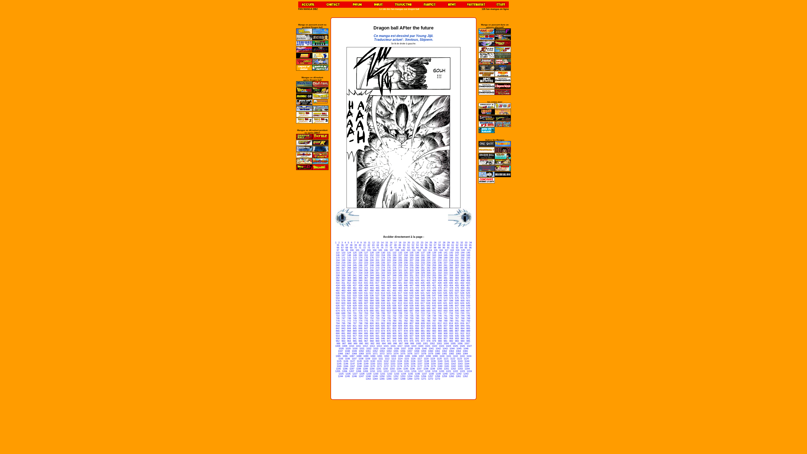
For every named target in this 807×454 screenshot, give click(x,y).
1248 (368, 376)
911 (457, 333)
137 (423, 252)
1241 (452, 373)
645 (445, 305)
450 (428, 285)
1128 (359, 361)
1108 (361, 358)
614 (405, 303)
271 (366, 268)
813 (445, 323)
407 (457, 280)
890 (338, 333)
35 (338, 245)
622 (451, 303)
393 (377, 280)
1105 (340, 358)
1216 (413, 371)
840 (462, 326)
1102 (455, 356)
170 (338, 257)
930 (428, 336)
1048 (347, 351)
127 (366, 252)
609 (377, 303)
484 (349, 290)
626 (338, 305)
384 (462, 278)
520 (417, 293)
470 (406, 288)
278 (406, 268)
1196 (412, 368)
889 (468, 331)
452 (440, 285)
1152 (386, 363)
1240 (445, 373)
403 (434, 280)
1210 (372, 371)
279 (411, 268)
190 (451, 257)
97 (338, 250)
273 (377, 268)
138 (428, 252)
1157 (419, 363)
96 (470, 247)
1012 (365, 346)
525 (445, 293)
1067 (347, 353)
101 (357, 250)
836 (440, 326)
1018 (406, 346)
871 (366, 331)
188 (440, 257)
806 (406, 323)
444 (394, 285)
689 (423, 310)
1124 (466, 358)
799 (366, 323)
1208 (358, 371)
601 (468, 300)
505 (468, 290)
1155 (406, 363)
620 (440, 303)
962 (338, 341)
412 (349, 283)
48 (395, 245)
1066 (340, 353)
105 (380, 250)
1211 (379, 371)
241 (468, 262)
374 (406, 278)
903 (411, 333)
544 (417, 295)
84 (417, 247)
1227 (354, 373)
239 (457, 262)
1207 (351, 371)
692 (440, 310)
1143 (460, 361)
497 (423, 290)
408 (462, 280)
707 (389, 313)
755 (389, 318)
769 (468, 318)
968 (372, 341)
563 (389, 298)
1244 (340, 376)
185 (423, 257)
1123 (459, 358)
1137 (419, 361)
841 (468, 326)
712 (417, 313)
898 (383, 333)
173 (355, 257)
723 (343, 315)
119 (457, 250)
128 (372, 252)
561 (377, 298)
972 (394, 341)
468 (394, 288)
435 (343, 285)
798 (360, 323)
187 (434, 257)
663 (411, 308)
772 (349, 320)
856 (417, 328)
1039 (417, 348)
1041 (431, 348)
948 (394, 338)
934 (451, 336)
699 (343, 313)
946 (383, 338)
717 (445, 313)
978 (428, 341)
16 (391, 242)
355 (434, 275)
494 (406, 290)
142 (451, 252)
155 (389, 255)
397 (400, 280)
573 (445, 298)
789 (445, 320)
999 (412, 343)
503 (457, 290)
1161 (446, 363)
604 (349, 303)
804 (394, 323)
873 (377, 331)
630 (360, 305)
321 (377, 273)
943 (366, 338)
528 (462, 293)
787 (434, 320)
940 (349, 338)
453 (445, 285)
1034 (382, 348)
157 (400, 255)
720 (462, 313)
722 (338, 315)
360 (462, 275)
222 (360, 262)
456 (462, 285)
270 (360, 268)
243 (343, 265)
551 (457, 295)
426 (428, 283)
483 (343, 290)
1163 (460, 363)
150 (360, 255)
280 (417, 268)
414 (360, 283)
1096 (414, 356)
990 (361, 343)
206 (406, 260)
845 (355, 328)
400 (417, 280)
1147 (352, 363)
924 (394, 336)
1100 (442, 356)
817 (468, 323)
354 (428, 275)
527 (457, 293)
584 (372, 300)
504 (462, 290)
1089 (365, 356)
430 (451, 283)
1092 (386, 356)
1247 (361, 376)
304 (417, 270)
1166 (345, 366)
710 (406, 313)
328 (417, 273)
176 (372, 257)
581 (355, 300)
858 (428, 328)
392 (372, 280)
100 (352, 250)
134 (406, 252)
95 (466, 247)
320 (372, 273)
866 (338, 331)
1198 (425, 368)
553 (468, 295)
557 (355, 298)
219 (343, 262)
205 (400, 260)
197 (355, 260)
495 (411, 290)
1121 (446, 358)
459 (343, 288)
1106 (347, 358)
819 (343, 326)
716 (440, 313)
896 (372, 333)
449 (423, 285)
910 (451, 333)
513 (377, 293)
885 (445, 331)
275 (389, 268)
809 (423, 323)
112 (419, 250)
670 (451, 308)
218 (338, 262)
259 (434, 265)
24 (426, 242)
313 (468, 270)
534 (360, 295)
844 (349, 328)
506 (338, 293)
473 (423, 288)
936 (462, 336)
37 (346, 245)
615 (411, 303)
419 (388, 283)
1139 (433, 361)
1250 (382, 376)
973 (400, 341)
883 (434, 331)
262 (451, 265)
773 (355, 320)
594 (428, 300)
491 (389, 290)
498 (428, 290)
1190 (372, 368)
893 (355, 333)
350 (406, 275)
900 (394, 333)
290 (338, 270)
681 (377, 310)
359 (457, 275)
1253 (402, 376)
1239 (438, 373)
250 (383, 265)
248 (372, 265)
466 (383, 288)
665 (423, 308)
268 (349, 268)
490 (383, 290)
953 (423, 338)
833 (423, 326)
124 (349, 252)
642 (428, 305)
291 (343, 270)
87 (430, 247)
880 (417, 331)
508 (349, 293)
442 (383, 285)
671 (457, 308)
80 (399, 247)
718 (451, 313)
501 (445, 290)
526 (451, 293)
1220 (441, 371)
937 (468, 336)
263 (457, 265)
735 (411, 315)
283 (434, 268)
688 (417, 310)
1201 (446, 368)
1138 (426, 361)
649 (468, 305)
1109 (367, 358)
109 (403, 250)
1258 (437, 376)
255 (411, 265)
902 (406, 333)
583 (366, 300)
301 (400, 270)
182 (406, 257)
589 (400, 300)
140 (440, 252)
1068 (354, 353)
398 (406, 280)
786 (428, 320)
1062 (444, 351)
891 (343, 333)
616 (417, 303)
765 (445, 318)
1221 (448, 371)
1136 (413, 361)
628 (349, 305)
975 (411, 341)
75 (377, 247)
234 (428, 262)
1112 (387, 358)
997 (401, 343)
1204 (467, 368)
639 (411, 305)
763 (434, 318)
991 (367, 343)
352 (417, 275)
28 (444, 242)
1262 (465, 376)
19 (404, 242)
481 (468, 288)
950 (406, 338)
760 (417, 318)
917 (355, 336)
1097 (421, 356)
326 (406, 273)
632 (372, 305)
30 (453, 242)
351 (411, 275)
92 (452, 247)
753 (377, 318)
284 (440, 268)
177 (377, 257)
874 (383, 331)
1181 (446, 366)
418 (383, 283)
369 (377, 278)
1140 (440, 361)
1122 (452, 358)
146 (338, 255)
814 (451, 323)
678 (360, 310)
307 (434, 270)
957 (445, 338)
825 (377, 326)
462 (360, 288)
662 (406, 308)
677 (355, 310)
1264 (375, 378)
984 (462, 341)
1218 (427, 371)
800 (372, 323)
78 (391, 247)
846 (360, 328)
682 (383, 310)
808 (417, 323)
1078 (423, 353)
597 (445, 300)
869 (355, 331)
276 (394, 268)
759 (411, 318)
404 (440, 280)
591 (411, 300)
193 (468, 257)
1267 (395, 378)
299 (389, 270)
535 (366, 295)
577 (468, 298)
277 (400, 268)
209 (423, 260)
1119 (432, 358)
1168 (359, 366)
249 (377, 265)
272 (372, 268)
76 (382, 247)
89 (439, 247)
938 (338, 338)
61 (452, 245)
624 (462, 303)
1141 (446, 361)
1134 (399, 361)
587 (389, 300)
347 (389, 275)
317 (355, 273)
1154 (399, 363)
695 (457, 310)
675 (343, 310)
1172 (386, 366)
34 (470, 242)
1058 (416, 351)
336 (462, 273)
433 (468, 283)
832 (417, 326)
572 (440, 298)
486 (360, 290)
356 (440, 275)
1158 (426, 363)
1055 (395, 351)
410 (338, 283)
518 (405, 293)
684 (394, 310)
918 (360, 336)
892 (349, 333)
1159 (433, 363)
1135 (406, 361)
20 (408, 242)
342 (360, 275)
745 (468, 315)
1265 (382, 378)
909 (445, 333)
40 (360, 245)
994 (384, 343)
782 (406, 320)
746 (338, 318)
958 (451, 338)
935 (457, 336)
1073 (389, 353)
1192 (385, 368)
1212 (386, 371)
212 (440, 260)
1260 (451, 376)
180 (394, 257)
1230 (375, 373)
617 (423, 303)
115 (435, 250)
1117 (419, 358)
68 (346, 247)
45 (382, 245)
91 (448, 247)
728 (372, 315)
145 (468, 252)
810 (428, 323)
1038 (410, 348)
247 (366, 265)
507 (343, 293)
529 (468, 293)
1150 (372, 363)
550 (451, 295)
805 (400, 323)
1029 (348, 348)
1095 (407, 356)
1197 (419, 368)
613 (400, 303)
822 (360, 326)
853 (400, 328)
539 (389, 295)
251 (389, 265)
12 (373, 242)
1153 (392, 363)
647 (457, 305)
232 (417, 262)
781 (400, 320)
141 (445, 252)
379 (434, 278)
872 (372, 331)
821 (355, 326)
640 (417, 305)
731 (389, 315)
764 (440, 318)
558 (360, 298)
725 (355, 315)
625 (468, 303)
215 (457, 260)
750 (360, 318)
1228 (361, 373)
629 (355, 305)
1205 (337, 371)
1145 (339, 363)
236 (440, 262)
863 (457, 328)
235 (434, 262)
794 (338, 323)
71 (360, 247)
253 (400, 265)
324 (394, 273)
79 (395, 247)
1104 (469, 356)
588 (394, 300)
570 (428, 298)
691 (434, 310)
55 (426, 245)
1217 (420, 371)
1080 (437, 353)
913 (468, 333)
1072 (382, 353)
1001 (425, 343)
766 (451, 318)
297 (377, 270)
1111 (380, 358)
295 (366, 270)
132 (394, 252)
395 (389, 280)
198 (360, 260)
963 (343, 341)
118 (452, 250)
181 (400, 257)
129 (377, 252)
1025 (455, 346)
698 (338, 313)
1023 (441, 346)
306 (428, 270)
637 (400, 305)
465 (377, 288)
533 (355, 295)
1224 (469, 371)
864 (462, 328)
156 (394, 255)
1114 (400, 358)
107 (391, 250)
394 (383, 280)
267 (343, 268)
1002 (432, 343)
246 (360, 265)
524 (440, 293)
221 (355, 262)
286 (451, 268)
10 (365, 242)
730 (383, 315)
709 (400, 313)
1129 (366, 361)
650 (338, 308)
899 (389, 333)
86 (426, 247)
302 (406, 270)
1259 (444, 376)
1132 (386, 361)
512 (371, 293)
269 (355, 268)
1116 (413, 358)
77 (386, 247)
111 (413, 250)
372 (394, 278)
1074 (395, 353)
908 (440, 333)
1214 (399, 371)
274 (383, 268)
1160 (440, 363)
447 (411, 285)
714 (428, 313)
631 (366, 305)
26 (435, 242)
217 (468, 260)
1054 (389, 351)
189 (445, 257)
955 (434, 338)
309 (445, 270)
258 (428, 265)
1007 (466, 343)
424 (417, 283)
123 (343, 252)
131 (389, 252)
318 (360, 273)
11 (369, 242)
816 (462, 323)
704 (372, 313)
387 (343, 280)
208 (417, 260)
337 (468, 273)
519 (411, 293)
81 (404, 247)
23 (422, 242)
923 (389, 336)
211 (434, 260)
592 (417, 300)
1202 (453, 368)
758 (406, 318)
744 (462, 315)
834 (428, 326)
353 (423, 275)
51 (408, 245)
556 (349, 298)
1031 (361, 348)
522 (428, 293)
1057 (409, 351)
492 (394, 290)
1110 (374, 358)
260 (440, 265)
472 (417, 288)
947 (389, 338)
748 (349, 318)
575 (457, 298)
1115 (406, 358)
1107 (354, 358)
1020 (420, 346)
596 (440, 300)
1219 (434, 371)
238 (451, 262)
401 (423, 280)
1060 (430, 351)
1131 (379, 361)
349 (400, 275)
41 (364, 245)
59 (444, 245)
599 (457, 300)
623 (457, 303)
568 (417, 298)
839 (457, 326)
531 (343, 295)
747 (343, 318)
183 (411, 257)
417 (377, 283)
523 (434, 293)
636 (394, 305)
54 (422, 245)
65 (470, 245)
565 (400, 298)
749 (355, 318)
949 (400, 338)
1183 (460, 366)
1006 (460, 343)
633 (377, 305)
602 (338, 303)
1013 (372, 346)
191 (457, 257)
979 (434, 341)
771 (343, 320)
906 (428, 333)
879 (411, 331)
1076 (409, 353)
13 (378, 242)
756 (394, 318)
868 (349, 331)
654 (360, 308)
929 (423, 336)
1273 (437, 378)
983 (457, 341)
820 (349, 326)
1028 (341, 348)
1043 (445, 348)
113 (424, 250)
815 (457, 323)
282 (428, 268)
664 (417, 308)
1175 (406, 366)
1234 (403, 373)
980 (440, 341)
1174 (399, 366)
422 (405, 283)
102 (363, 250)
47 (391, 245)
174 (360, 257)
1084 (465, 353)
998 (406, 343)
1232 (389, 373)
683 (389, 310)
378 (428, 278)
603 (343, 303)
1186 (345, 368)
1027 (469, 346)
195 (343, 260)
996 (395, 343)
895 (366, 333)
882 (428, 331)
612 (394, 303)
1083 (458, 353)
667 (434, 308)
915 (343, 336)
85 (422, 247)
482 (338, 290)
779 (389, 320)
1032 (368, 348)
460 (349, 288)
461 (355, 288)
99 (346, 250)
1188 (358, 368)
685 (400, 310)
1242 (459, 373)
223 (366, 262)
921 (377, 336)
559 (366, 298)
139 (434, 252)
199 (366, 260)
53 (417, 245)
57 (435, 245)
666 (428, 308)
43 (373, 245)
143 (457, 252)
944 (372, 338)
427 (434, 283)
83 (413, 247)
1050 (361, 351)
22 (417, 242)
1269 (409, 378)
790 (451, 320)
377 (423, 278)
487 (366, 290)
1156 (413, 363)
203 (389, 260)
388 (349, 280)
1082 (451, 353)
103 (369, 250)
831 (411, 326)
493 (400, 290)
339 (343, 275)
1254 (409, 376)
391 (366, 280)
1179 (433, 366)
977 (423, 341)
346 (383, 275)
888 (462, 331)
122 (338, 252)
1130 (372, 361)
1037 (403, 348)
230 (406, 262)
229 (400, 262)
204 (394, 260)
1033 (375, 348)
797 (355, 323)
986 (338, 343)
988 (350, 343)
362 (338, 278)
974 (406, 341)
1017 (399, 346)
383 (457, 278)
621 (445, 303)
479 (457, 288)
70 (355, 247)
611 (388, 303)
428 (440, 283)
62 (457, 245)
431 (457, 283)
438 (360, 285)
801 (377, 323)
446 (406, 285)
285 (445, 268)
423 (411, 283)
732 (394, 315)
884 (440, 331)
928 (417, 336)
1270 (416, 378)
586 (383, 300)
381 (445, 278)
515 (388, 293)
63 (461, 245)
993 (378, 343)
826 (383, 326)
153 (377, 255)
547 (434, 295)
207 (411, 260)
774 (360, 320)
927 (411, 336)
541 (400, 295)
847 (366, 328)
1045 (459, 348)
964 (349, 341)
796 (349, 323)
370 (383, 278)
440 (372, 285)
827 (389, 326)
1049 (354, 351)
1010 (351, 346)
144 (462, 252)
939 (343, 338)
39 (355, 245)
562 (383, 298)
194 (338, 260)
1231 (382, 373)
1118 (426, 358)
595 (434, 300)
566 (406, 298)
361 (468, 275)
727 (366, 315)
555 (343, 298)
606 (360, 303)
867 (343, 331)
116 (441, 250)
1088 (358, 356)
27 (439, 242)
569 (423, 298)
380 (440, 278)
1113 (393, 358)
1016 (393, 346)
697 (468, 310)
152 (372, 255)
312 (462, 270)
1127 (352, 361)
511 (366, 293)
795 (343, 323)
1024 (448, 346)
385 (468, 278)
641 (423, 305)
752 (372, 318)
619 (434, 303)
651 (343, 308)
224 (372, 262)
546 (428, 295)
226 (383, 262)
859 (434, 328)
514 (383, 293)
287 (457, 268)
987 (344, 343)
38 (351, 245)
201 (377, 260)
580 (349, 300)
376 (417, 278)
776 (372, 320)
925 (400, 336)
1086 (345, 356)
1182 (453, 366)
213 (445, 260)
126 (360, 252)
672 (462, 308)
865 (468, 328)
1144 (466, 361)
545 (423, 295)
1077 (416, 353)
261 (445, 265)
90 (444, 247)
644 (440, 305)
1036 (396, 348)
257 (423, 265)
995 (389, 343)
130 (383, 252)
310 (451, 270)
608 (372, 303)
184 (417, 257)
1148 (359, 363)
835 (434, 326)
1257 (430, 376)
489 (377, 290)
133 (400, 252)
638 (406, 305)
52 (413, 245)
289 (468, 268)
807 (411, 323)
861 (445, 328)
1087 (352, 356)
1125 (339, 361)
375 (411, 278)
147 (343, 255)
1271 (423, 378)
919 (366, 336)
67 (342, 247)
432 (462, 283)
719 (457, 313)
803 (389, 323)
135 (411, 252)
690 (428, 310)
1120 (439, 358)
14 (382, 242)
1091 (379, 356)
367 (366, 278)
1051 (368, 351)
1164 (466, 363)
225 (377, 262)
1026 (462, 346)
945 (377, 338)
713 (423, 313)
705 (377, 313)
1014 (379, 346)
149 (355, 255)
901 (400, 333)
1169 (366, 366)
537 (377, 295)
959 (457, 338)
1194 (399, 368)
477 (445, 288)
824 (372, 326)
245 (355, 265)
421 (400, 283)
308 (440, 270)
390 (360, 280)
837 (445, 326)
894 (360, 333)
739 (434, 315)
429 (445, 283)
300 (394, 270)
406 (451, 280)
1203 (460, 368)
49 (399, 245)
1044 (452, 348)
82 (408, 247)
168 (462, 255)
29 (448, 242)
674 (338, 310)
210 (428, 260)
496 (417, 290)
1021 (427, 346)
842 (338, 328)
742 (451, 315)
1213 (393, 371)
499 (434, 290)
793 (468, 320)
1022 (434, 346)
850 (383, 328)
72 (364, 247)
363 (343, 278)
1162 (453, 363)
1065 (465, 351)
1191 (378, 368)
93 (457, 247)
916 (349, 336)
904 (417, 333)
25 (431, 242)
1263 (368, 378)
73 (369, 247)
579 (343, 300)
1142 (453, 361)
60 (448, 245)
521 (423, 293)
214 (451, 260)
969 (377, 341)
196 (349, 260)
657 (377, 308)
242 (338, 265)
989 (355, 343)
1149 (366, 363)
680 (372, 310)
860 (440, 328)
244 (349, 265)
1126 (345, 361)
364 (349, 278)
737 (423, 315)
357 (445, 275)
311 (457, 270)
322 (383, 273)
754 (383, 318)
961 (468, 338)
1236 (417, 373)
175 (366, 257)
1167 (352, 366)
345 (377, 275)
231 (411, 262)
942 (360, 338)
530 (338, 295)
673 (468, 308)
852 (394, 328)
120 (463, 250)
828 (394, 326)
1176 (413, 366)
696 (462, 310)
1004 (446, 343)
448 (417, 285)
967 (366, 341)
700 (349, 313)
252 (394, 265)
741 (445, 315)
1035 (389, 348)
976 (417, 341)
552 (462, 295)
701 (355, 313)
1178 (426, 366)
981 (445, 341)
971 (389, 341)
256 (417, 265)
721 (468, 313)
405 (445, 280)
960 (462, 338)
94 (461, 247)
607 (366, 303)
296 (372, 270)
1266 (389, 378)
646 (451, 305)
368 (372, 278)
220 (349, 262)
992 (372, 343)
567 (411, 298)
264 (462, 265)
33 (466, 242)
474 (428, 288)
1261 (458, 376)
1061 (437, 351)
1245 (347, 376)
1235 (410, 373)
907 (434, 333)
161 (423, 255)
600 (462, 300)
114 (430, 250)
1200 (439, 368)
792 (462, 320)
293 (355, 270)
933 (445, 336)
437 (355, 285)
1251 (389, 376)
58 (439, 245)
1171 (379, 366)
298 (383, 270)
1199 (432, 368)
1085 (338, 356)
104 (374, 250)
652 (349, 308)
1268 (402, 378)
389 (355, 280)
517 (400, 293)
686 (406, 310)
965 (355, 341)
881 (423, 331)
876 (394, 331)
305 (423, 270)
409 (468, 280)
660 (394, 308)
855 (411, 328)
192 (462, 257)
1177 (419, 366)
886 (451, 331)
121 (469, 250)
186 (428, 257)
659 (389, 308)
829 (400, 326)
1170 (372, 366)
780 (394, 320)
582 (360, 300)
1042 (438, 348)
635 (389, 305)
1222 (455, 371)
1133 (392, 361)
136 (417, 252)
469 (400, 288)
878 (406, 331)
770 (338, 320)
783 (411, 320)
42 (369, 245)
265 (468, 265)
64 (466, 245)
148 (349, 255)
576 (462, 298)
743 (457, 315)
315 (343, 273)
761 (423, 318)
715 (434, 313)
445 (400, 285)
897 (377, 333)
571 (434, 298)
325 (400, 273)
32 (461, 242)
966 (360, 341)
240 (462, 262)
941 (355, 338)
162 (428, 255)
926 (406, 336)
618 (428, 303)
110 (408, 250)
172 (349, 257)
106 (386, 250)
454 (451, 285)
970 (383, 341)
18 (400, 242)
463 (366, 288)
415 (366, 283)
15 (386, 242)
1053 (382, 351)
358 (451, 275)
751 (366, 318)
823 (366, 326)
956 (440, 338)
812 (440, 323)
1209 (365, 371)
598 (451, 300)
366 (360, 278)
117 (446, 250)
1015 (386, 346)
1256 (423, 376)
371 (389, 278)
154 (383, 255)
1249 (375, 376)
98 (342, 250)
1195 (405, 368)
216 (462, 260)
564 (394, 298)
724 (349, 315)
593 (423, 300)
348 (394, 275)
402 (428, 280)
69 (351, 247)
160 (417, 255)
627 (343, 305)
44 (377, 245)
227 (389, 262)
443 (389, 285)
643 (434, 305)
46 (386, 245)
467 (389, 288)
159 (411, 255)
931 (434, 336)
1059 (423, 351)
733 (400, 315)
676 (349, 310)
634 (383, 305)
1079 (430, 353)
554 (338, 298)
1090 (372, 356)
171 (343, 257)
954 (428, 338)
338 (338, 275)
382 (451, 278)
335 (457, 273)
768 (462, 318)
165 (445, 255)
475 (434, 288)
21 (413, 242)
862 (451, 328)
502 (451, 290)
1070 (368, 353)
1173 (392, 366)
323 (389, 273)
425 (423, 283)
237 (445, 262)
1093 (393, 356)
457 (468, 285)
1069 (361, 353)
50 (404, 245)
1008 (337, 346)
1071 (375, 353)
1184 (466, 366)
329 (423, 273)
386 (338, 280)
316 (349, 273)
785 (423, 320)
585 (377, 300)
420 (394, 283)
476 (440, 288)
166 (451, 255)
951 (411, 338)
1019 (413, 346)
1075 (402, 353)
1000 (418, 343)
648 (462, 305)
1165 (339, 366)
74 (373, 247)
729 (377, 315)
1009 (344, 346)
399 (411, 280)
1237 (424, 373)
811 (434, 323)
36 (342, 245)
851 (389, 328)
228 (394, 262)
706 (383, 313)
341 (355, 275)
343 (366, 275)
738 (428, 315)
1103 (462, 356)
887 (457, 331)
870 (360, 331)
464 (372, 288)
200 (372, 260)
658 (383, 308)
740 (440, 315)
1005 (453, 343)
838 (451, 326)
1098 (428, 356)
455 (457, 285)
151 (366, 255)
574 (451, 298)
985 (468, 341)
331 (434, 273)
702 (360, 313)
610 (383, 303)
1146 (345, 363)
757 (400, 318)
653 (355, 308)
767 (457, 318)
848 (372, 328)
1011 (358, 346)
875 (389, 331)
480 (462, 288)
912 (462, 333)
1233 (396, 373)
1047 (340, 351)
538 (383, 295)
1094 (400, 356)
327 (411, 273)
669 (445, 308)
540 (394, 295)
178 (383, 257)
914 (338, 336)
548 (440, 295)
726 (360, 315)
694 (451, 310)
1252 (395, 376)
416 (371, 283)
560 (372, 298)
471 (411, 288)
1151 (379, 363)
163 (434, 255)
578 (338, 300)
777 (377, 320)
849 (377, 328)
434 (338, 285)
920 (372, 336)
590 (406, 300)
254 (406, 265)
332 (440, 273)
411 (343, 283)
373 (400, 278)
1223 (462, 371)
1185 (338, 368)
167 (457, 255)
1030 (354, 348)
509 (355, 293)
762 (428, 318)
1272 (430, 378)
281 (423, 268)
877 (400, 331)
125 (355, 252)
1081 (444, 353)
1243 (465, 373)
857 (423, 328)
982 (451, 341)
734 (406, 315)
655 (366, 308)
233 (423, 262)
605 (355, 303)
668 (440, 308)
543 (411, 295)
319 (366, 273)
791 (457, 320)
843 (343, 328)
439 (366, 285)
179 (389, 257)
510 (360, 293)
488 (372, 290)
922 (383, 336)
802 (383, 323)
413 (354, 283)
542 (406, 295)
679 (366, 310)
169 (468, 255)
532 (349, 295)
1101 (448, 356)
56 (430, 245)
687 (411, 310)
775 (366, 320)
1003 (439, 343)
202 (383, 260)
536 (372, 295)
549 (445, 295)
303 (411, 270)
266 (338, 268)
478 (451, 288)
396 (394, 280)
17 (395, 242)
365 (355, 278)
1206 (344, 371)
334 (451, 273)
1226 (348, 373)
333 (445, 273)
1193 (392, 368)
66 (338, 247)
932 (440, 336)
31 (457, 242)
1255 (416, 376)
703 (366, 313)
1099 (435, 356)
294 (360, 270)
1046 (465, 348)
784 (417, 320)
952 (417, 338)
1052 (375, 351)
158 (406, 255)
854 (406, 328)
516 (394, 293)
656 (372, 308)
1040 (424, 348)
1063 (451, 351)
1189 (365, 368)
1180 (440, 366)
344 (372, 275)
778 (383, 320)
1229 (368, 373)
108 (397, 250)
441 (377, 285)
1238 (431, 373)
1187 (351, 368)
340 (349, 275)
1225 (341, 373)
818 (338, 326)
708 (394, 313)
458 (338, 288)
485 (355, 290)
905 (423, 333)
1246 (354, 376)
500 (440, 290)
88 (435, 247)
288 (462, 268)
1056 (402, 351)
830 (406, 326)
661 (400, 308)
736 (417, 315)
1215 (406, 371)
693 (445, 310)
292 (349, 270)
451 (434, 285)
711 (411, 313)
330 (428, 273)
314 (338, 273)
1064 (458, 351)
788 (440, 320)
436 (349, 285)
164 (440, 255)
